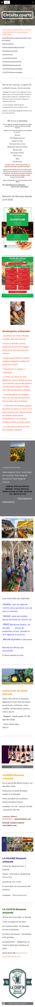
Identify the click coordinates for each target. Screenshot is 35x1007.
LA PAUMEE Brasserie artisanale (12, 69)
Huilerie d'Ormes (7, 54)
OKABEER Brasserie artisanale (11, 65)
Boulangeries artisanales (10, 51)
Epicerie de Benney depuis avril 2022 (13, 47)
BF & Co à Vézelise (7, 44)
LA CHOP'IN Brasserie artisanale (12, 72)
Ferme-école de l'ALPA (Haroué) (12, 62)
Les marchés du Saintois (9, 58)
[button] (2, 2)
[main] (17, 15)
